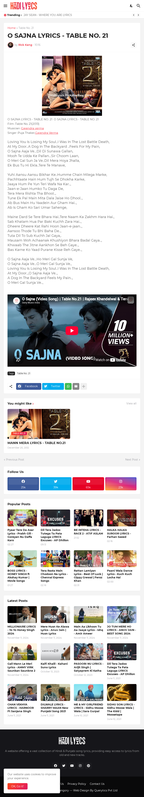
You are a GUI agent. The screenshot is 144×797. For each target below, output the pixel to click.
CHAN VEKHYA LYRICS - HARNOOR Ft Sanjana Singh (21, 708)
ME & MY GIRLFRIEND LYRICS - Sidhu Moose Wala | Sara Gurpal (88, 708)
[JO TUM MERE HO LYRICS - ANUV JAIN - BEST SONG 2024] (121, 614)
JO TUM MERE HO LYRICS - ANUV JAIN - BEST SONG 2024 (121, 630)
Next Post (131, 459)
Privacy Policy (77, 784)
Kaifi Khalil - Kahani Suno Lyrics (54, 665)
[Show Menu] (5, 6)
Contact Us (97, 784)
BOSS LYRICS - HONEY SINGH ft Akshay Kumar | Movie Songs (19, 576)
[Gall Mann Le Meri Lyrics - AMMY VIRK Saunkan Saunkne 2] (22, 651)
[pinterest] (88, 766)
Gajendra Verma (46, 133)
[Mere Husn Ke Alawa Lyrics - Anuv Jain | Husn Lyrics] (55, 614)
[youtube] (72, 766)
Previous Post (15, 459)
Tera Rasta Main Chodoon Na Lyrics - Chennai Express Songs (54, 576)
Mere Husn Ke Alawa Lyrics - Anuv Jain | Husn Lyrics (55, 630)
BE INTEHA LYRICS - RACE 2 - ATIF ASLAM (88, 531)
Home (12, 28)
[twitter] (64, 766)
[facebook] (55, 766)
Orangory (62, 790)
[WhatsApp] (68, 386)
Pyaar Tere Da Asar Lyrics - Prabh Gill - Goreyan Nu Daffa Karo (21, 535)
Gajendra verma (32, 128)
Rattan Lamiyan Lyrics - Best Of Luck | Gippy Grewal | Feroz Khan (88, 576)
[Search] (139, 6)
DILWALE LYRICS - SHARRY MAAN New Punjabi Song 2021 (54, 708)
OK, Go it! (17, 786)
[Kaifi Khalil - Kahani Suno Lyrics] (55, 651)
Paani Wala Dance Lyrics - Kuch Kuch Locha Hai (119, 574)
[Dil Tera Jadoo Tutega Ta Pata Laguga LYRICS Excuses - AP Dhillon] (121, 651)
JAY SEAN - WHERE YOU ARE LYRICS (48, 15)
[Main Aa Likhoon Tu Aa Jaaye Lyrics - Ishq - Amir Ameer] (88, 614)
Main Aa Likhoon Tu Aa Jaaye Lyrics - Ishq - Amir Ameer (88, 630)
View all (131, 403)
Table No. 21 (26, 28)
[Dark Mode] (131, 6)
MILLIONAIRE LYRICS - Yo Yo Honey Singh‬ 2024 (22, 630)
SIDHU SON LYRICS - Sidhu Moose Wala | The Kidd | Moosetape (121, 709)
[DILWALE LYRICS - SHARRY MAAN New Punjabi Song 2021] (55, 692)
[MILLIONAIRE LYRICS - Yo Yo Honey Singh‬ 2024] (22, 614)
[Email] (76, 386)
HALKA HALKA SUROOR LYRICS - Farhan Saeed (119, 533)
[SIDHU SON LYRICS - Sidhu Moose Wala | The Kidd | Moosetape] (121, 692)
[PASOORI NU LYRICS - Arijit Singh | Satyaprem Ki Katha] (88, 651)
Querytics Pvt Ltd (105, 790)
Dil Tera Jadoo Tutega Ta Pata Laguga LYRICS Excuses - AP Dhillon (55, 535)
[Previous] (134, 15)
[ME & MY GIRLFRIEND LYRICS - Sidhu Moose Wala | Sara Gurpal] (88, 692)
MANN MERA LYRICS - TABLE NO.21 (37, 443)
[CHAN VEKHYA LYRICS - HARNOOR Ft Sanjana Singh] (22, 692)
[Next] (138, 15)
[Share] (133, 45)
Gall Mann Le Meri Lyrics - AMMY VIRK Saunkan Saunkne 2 (21, 667)
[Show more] (83, 386)
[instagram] (80, 766)
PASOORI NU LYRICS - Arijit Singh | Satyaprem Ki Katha (88, 667)
